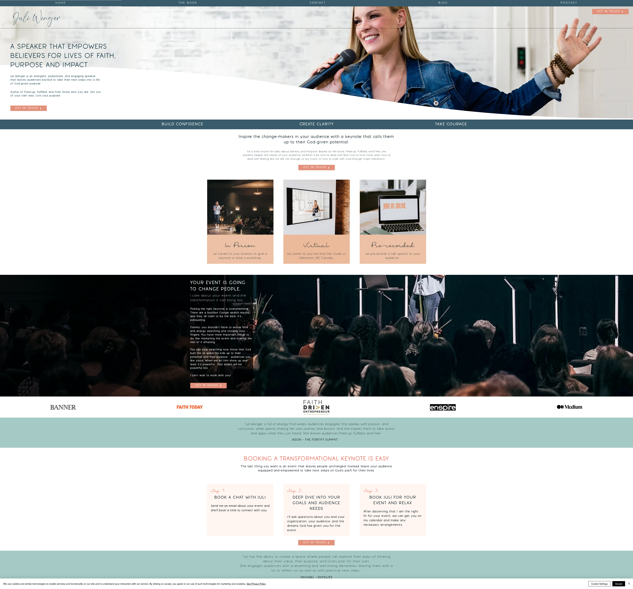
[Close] (629, 583)
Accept (618, 583)
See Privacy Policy (256, 583)
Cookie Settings (599, 583)
